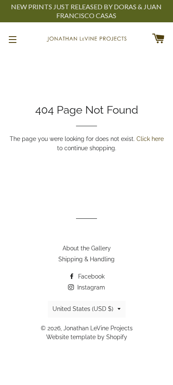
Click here (150, 138)
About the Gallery (87, 248)
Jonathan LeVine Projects (98, 328)
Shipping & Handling (86, 259)
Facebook (90, 276)
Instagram (90, 287)
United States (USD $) (82, 308)
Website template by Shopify (86, 337)
